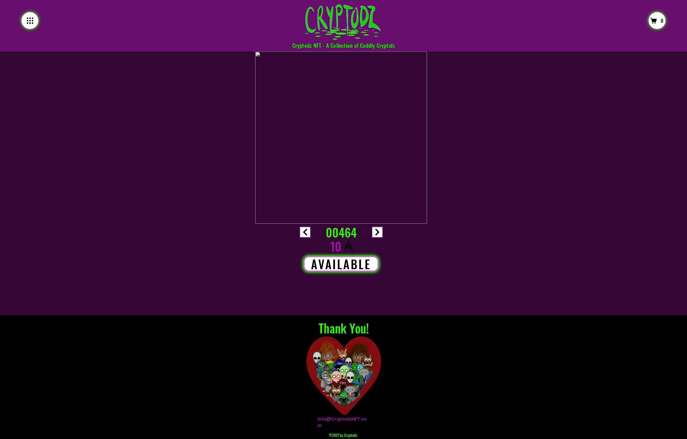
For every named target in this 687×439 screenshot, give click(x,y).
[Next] (305, 232)
